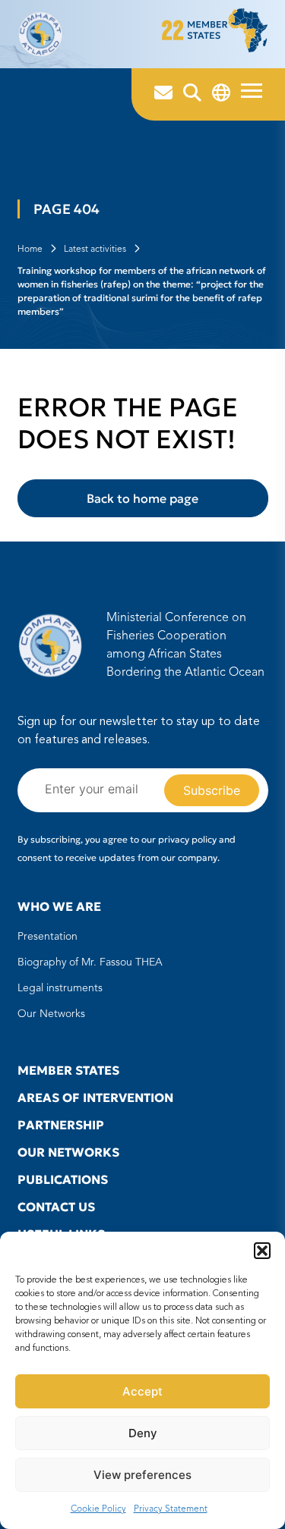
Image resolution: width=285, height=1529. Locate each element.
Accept (142, 1391)
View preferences (142, 1475)
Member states (68, 1070)
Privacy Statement (170, 1509)
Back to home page (142, 498)
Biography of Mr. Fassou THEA (90, 962)
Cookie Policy (98, 1509)
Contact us (56, 1206)
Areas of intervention (95, 1097)
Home (30, 249)
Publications (62, 1179)
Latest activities (95, 249)
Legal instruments (60, 988)
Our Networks (51, 1014)
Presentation (47, 936)
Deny (142, 1433)
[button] (262, 1250)
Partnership (60, 1124)
